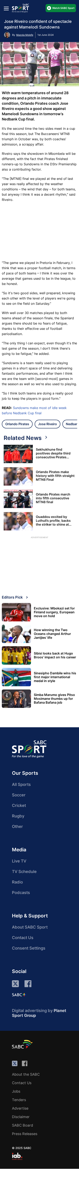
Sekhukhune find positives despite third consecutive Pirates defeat (53, 453)
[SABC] (23, 1044)
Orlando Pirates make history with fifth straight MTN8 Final (55, 476)
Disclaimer (21, 1117)
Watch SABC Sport (63, 7)
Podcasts (21, 892)
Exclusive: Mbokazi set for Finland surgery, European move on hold (54, 612)
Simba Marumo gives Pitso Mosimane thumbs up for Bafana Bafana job (54, 698)
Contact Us (22, 937)
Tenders (19, 1100)
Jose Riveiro (47, 424)
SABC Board (22, 1125)
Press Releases (24, 1134)
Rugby (18, 816)
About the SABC (26, 1074)
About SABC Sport (30, 927)
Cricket (19, 805)
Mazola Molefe (24, 34)
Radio (17, 882)
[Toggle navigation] (6, 8)
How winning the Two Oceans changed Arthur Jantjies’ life (52, 634)
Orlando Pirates (17, 424)
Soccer (19, 795)
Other (17, 826)
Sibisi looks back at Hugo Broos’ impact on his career (55, 655)
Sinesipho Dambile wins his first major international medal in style (55, 677)
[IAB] (17, 1156)
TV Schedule (24, 871)
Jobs (16, 1091)
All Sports (21, 784)
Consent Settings (28, 948)
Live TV (19, 861)
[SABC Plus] (19, 994)
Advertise (20, 1108)
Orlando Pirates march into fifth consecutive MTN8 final (53, 498)
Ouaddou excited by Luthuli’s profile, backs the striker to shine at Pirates (53, 520)
